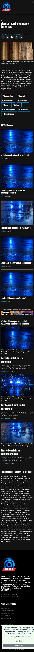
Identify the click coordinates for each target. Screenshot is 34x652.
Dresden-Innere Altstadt (22, 489)
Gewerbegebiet (8, 101)
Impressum (22, 649)
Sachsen (16, 105)
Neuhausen (12, 518)
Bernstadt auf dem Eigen (26, 481)
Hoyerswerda (24, 508)
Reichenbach (5, 529)
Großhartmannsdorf (7, 506)
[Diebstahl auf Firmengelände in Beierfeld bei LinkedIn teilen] (12, 37)
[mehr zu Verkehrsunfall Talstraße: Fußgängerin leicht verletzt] (17, 338)
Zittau (2, 542)
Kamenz (3, 510)
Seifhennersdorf (23, 533)
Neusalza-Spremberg (23, 518)
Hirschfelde (11, 508)
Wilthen (20, 539)
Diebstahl (22, 96)
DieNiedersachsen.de (7, 613)
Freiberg (23, 500)
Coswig (19, 485)
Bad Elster (13, 479)
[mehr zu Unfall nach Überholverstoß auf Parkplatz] (17, 248)
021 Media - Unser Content (9, 594)
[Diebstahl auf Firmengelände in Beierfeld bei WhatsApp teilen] (16, 37)
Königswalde (24, 512)
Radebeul (23, 527)
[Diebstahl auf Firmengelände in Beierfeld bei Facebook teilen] (3, 37)
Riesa (11, 529)
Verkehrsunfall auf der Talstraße (12, 360)
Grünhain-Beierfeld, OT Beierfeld (11, 34)
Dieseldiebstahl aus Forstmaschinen (11, 452)
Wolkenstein (26, 539)
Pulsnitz (3, 527)
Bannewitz (27, 479)
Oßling (30, 521)
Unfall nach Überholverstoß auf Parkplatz (16, 263)
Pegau (8, 525)
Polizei (3, 21)
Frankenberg (16, 500)
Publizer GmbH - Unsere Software (11, 597)
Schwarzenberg (13, 533)
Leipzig (13, 514)
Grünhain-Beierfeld (9, 109)
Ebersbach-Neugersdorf (26, 497)
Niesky (3, 521)
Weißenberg (16, 537)
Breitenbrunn (5, 371)
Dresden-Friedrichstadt (8, 489)
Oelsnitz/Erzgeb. (22, 521)
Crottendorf (5, 463)
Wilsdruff (14, 539)
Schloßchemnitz (5, 531)
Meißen (3, 516)
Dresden (3, 231)
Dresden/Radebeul (12, 497)
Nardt (2, 158)
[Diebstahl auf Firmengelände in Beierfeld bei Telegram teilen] (21, 37)
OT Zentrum (19, 523)
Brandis (11, 483)
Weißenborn (24, 537)
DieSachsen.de (5, 615)
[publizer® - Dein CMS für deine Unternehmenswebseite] (17, 313)
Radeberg (17, 527)
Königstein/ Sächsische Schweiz (10, 512)
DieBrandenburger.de (7, 610)
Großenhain (21, 504)
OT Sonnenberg (10, 523)
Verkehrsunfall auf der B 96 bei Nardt (15, 155)
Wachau (8, 537)
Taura (23, 535)
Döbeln (11, 487)
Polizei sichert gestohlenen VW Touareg (16, 227)
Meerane (27, 514)
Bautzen (3, 481)
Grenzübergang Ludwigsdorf (9, 504)
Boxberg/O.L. (5, 483)
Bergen (9, 481)
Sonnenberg (4, 535)
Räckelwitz (9, 527)
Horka (3, 196)
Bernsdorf (15, 481)
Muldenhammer (17, 516)
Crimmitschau (27, 485)
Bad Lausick (20, 479)
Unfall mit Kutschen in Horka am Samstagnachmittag (13, 191)
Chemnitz (13, 485)
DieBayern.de (5, 608)
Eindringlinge (23, 101)
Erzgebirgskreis (9, 114)
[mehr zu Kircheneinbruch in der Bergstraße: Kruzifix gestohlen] (17, 385)
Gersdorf (4, 301)
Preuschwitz (26, 525)
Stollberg (12, 535)
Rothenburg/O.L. (26, 529)
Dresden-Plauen (18, 493)
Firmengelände (8, 96)
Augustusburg (5, 479)
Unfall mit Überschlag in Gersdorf (13, 298)
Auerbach (23, 476)
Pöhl (21, 525)
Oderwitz (14, 521)
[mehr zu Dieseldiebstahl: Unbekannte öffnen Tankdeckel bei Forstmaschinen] (17, 432)
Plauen (3, 266)
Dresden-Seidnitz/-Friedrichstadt (15, 495)
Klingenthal (27, 510)
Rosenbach (17, 529)
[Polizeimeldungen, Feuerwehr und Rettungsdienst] (6, 7)
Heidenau (4, 508)
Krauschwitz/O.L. (6, 514)
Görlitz (21, 502)
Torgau (3, 537)
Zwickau (7, 542)
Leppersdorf (20, 514)
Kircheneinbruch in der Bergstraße (13, 407)
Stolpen (18, 535)
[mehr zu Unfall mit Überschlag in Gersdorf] (17, 284)
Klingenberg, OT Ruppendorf (15, 510)
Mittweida (9, 516)
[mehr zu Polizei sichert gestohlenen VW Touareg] (17, 213)
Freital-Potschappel (7, 502)
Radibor (29, 527)
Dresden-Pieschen (17, 491)
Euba (2, 500)
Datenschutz (12, 649)
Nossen (8, 521)
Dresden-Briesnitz (25, 487)
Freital (28, 500)
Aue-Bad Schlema (14, 476)
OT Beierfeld (24, 109)
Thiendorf (28, 535)
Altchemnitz (4, 476)
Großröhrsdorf (18, 506)
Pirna (12, 525)
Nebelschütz (4, 518)
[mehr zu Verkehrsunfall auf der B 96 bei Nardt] (17, 141)
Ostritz (3, 523)
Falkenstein (8, 500)
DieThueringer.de (6, 618)
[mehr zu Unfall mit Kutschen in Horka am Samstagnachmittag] (17, 176)
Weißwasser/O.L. (6, 539)
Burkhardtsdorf (6, 418)
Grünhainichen (27, 506)
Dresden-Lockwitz (6, 491)
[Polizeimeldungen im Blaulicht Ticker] (9, 565)
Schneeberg (15, 531)
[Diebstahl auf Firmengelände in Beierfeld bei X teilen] (7, 37)
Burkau (25, 483)
